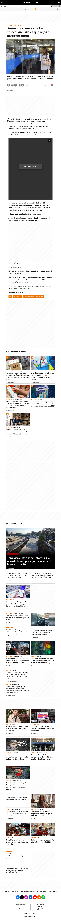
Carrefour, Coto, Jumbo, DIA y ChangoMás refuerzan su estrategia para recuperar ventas (17, 786)
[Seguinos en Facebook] (18, 897)
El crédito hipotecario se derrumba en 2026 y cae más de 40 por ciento (17, 855)
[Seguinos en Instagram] (26, 897)
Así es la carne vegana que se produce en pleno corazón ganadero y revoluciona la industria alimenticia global (17, 690)
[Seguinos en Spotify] (43, 897)
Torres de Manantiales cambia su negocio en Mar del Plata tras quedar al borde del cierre (42, 757)
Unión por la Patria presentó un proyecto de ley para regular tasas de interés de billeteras (17, 604)
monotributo (17, 297)
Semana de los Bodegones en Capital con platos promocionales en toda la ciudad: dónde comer (42, 575)
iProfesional (10, 25)
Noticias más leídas (14, 523)
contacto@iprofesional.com (30, 916)
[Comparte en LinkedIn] (19, 85)
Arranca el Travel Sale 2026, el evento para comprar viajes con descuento (42, 729)
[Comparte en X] (12, 85)
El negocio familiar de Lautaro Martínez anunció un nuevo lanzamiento (17, 729)
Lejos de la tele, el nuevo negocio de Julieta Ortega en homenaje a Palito (41, 814)
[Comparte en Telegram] (22, 85)
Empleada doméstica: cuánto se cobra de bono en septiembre (16, 798)
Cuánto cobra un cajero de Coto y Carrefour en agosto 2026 (42, 841)
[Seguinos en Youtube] (35, 897)
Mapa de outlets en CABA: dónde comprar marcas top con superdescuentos (17, 870)
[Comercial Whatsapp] (42, 909)
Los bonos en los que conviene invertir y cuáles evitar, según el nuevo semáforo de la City (42, 661)
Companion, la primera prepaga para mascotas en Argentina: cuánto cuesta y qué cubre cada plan (17, 675)
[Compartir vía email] (26, 85)
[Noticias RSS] (39, 897)
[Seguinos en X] (22, 897)
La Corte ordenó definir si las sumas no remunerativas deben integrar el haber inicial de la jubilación (17, 433)
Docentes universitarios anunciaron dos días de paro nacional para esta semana (18, 618)
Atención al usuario (21, 905)
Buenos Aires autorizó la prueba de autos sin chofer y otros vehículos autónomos (42, 632)
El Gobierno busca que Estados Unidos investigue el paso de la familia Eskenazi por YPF (17, 661)
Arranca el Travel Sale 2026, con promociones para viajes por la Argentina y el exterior (16, 575)
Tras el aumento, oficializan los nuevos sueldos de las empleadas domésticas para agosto (42, 376)
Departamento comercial (40, 905)
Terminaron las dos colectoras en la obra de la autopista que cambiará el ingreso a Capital (29, 561)
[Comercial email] (38, 909)
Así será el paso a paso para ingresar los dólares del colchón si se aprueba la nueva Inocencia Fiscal (17, 376)
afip (10, 297)
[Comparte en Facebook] (8, 85)
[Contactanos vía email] (19, 908)
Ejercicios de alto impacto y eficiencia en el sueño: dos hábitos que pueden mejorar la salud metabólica (17, 633)
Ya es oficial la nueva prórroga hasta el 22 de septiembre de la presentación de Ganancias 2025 (43, 404)
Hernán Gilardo (13, 89)
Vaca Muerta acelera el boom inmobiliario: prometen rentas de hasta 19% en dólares (17, 757)
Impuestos (18, 25)
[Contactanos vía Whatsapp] (23, 908)
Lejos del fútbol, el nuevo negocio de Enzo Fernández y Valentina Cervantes (17, 813)
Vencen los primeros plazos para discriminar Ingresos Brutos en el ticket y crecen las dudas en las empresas (17, 404)
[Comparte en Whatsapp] (15, 85)
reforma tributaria (28, 297)
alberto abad (40, 297)
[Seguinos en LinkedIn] (30, 897)
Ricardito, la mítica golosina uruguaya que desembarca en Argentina (17, 842)
